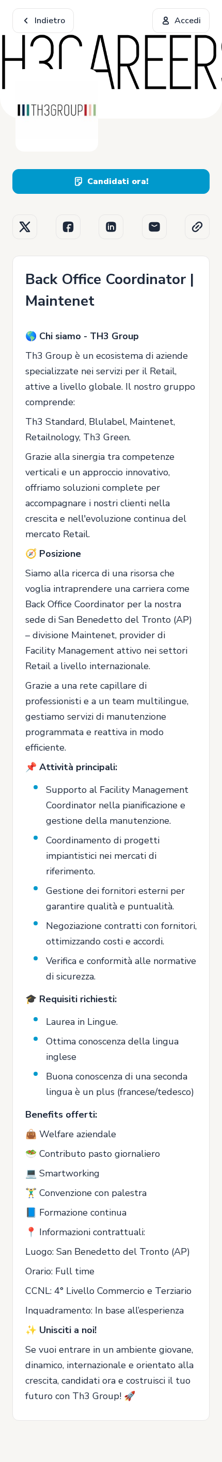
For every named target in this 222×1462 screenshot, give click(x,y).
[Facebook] (68, 226)
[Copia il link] (197, 226)
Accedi (188, 20)
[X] (24, 226)
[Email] (154, 226)
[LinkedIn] (111, 226)
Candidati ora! (118, 181)
